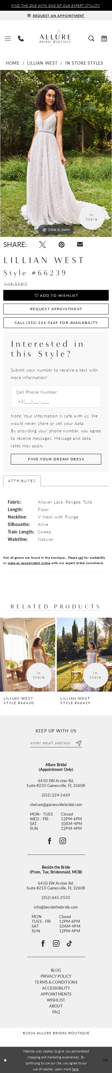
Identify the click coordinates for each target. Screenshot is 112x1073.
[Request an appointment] (104, 38)
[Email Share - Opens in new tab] (80, 244)
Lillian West (42, 63)
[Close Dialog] (5, 1060)
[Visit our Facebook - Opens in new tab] (43, 943)
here (75, 1068)
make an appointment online (29, 563)
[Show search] (91, 38)
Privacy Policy (56, 976)
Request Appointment (56, 308)
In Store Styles (84, 63)
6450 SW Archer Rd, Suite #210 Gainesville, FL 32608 (56, 885)
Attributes (22, 480)
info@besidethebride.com (56, 907)
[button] (7, 38)
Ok (106, 1060)
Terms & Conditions (56, 982)
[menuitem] (7, 38)
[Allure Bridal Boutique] (56, 38)
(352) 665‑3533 (56, 897)
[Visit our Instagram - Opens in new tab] (56, 943)
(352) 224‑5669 (56, 795)
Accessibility (56, 988)
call (80, 557)
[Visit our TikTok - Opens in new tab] (69, 943)
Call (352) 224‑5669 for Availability (56, 322)
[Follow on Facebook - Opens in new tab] (49, 840)
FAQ (56, 1012)
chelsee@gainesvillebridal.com (56, 804)
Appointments (56, 994)
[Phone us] (20, 38)
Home (12, 63)
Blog (56, 970)
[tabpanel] (56, 153)
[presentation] (27, 655)
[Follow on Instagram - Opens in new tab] (62, 840)
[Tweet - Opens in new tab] (42, 244)
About (56, 1006)
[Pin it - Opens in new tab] (61, 244)
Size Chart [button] (15, 283)
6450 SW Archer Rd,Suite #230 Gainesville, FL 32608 (56, 783)
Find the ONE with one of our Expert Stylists (55, 5)
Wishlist (56, 1000)
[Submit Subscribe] (78, 743)
